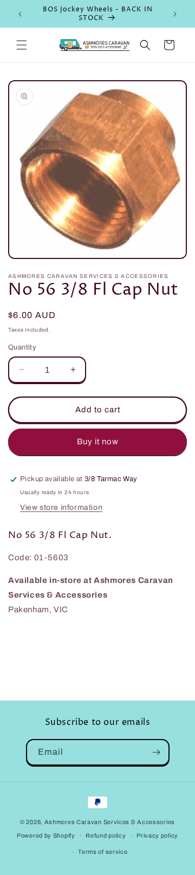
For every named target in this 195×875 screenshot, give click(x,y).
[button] (22, 45)
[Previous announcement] (20, 14)
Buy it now (98, 441)
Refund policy (106, 835)
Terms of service (102, 851)
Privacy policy (157, 835)
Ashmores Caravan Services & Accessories (109, 822)
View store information (61, 507)
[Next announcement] (175, 14)
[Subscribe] (156, 752)
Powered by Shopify (46, 835)
